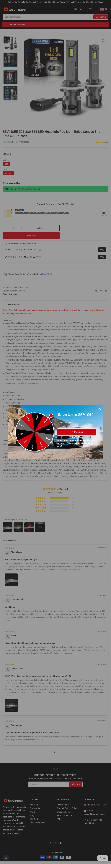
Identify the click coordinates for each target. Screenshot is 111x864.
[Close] (99, 408)
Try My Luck (76, 432)
